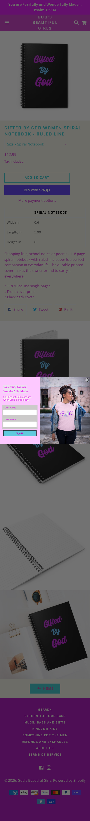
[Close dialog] (87, 380)
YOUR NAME (9, 407)
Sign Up (20, 433)
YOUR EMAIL (9, 419)
